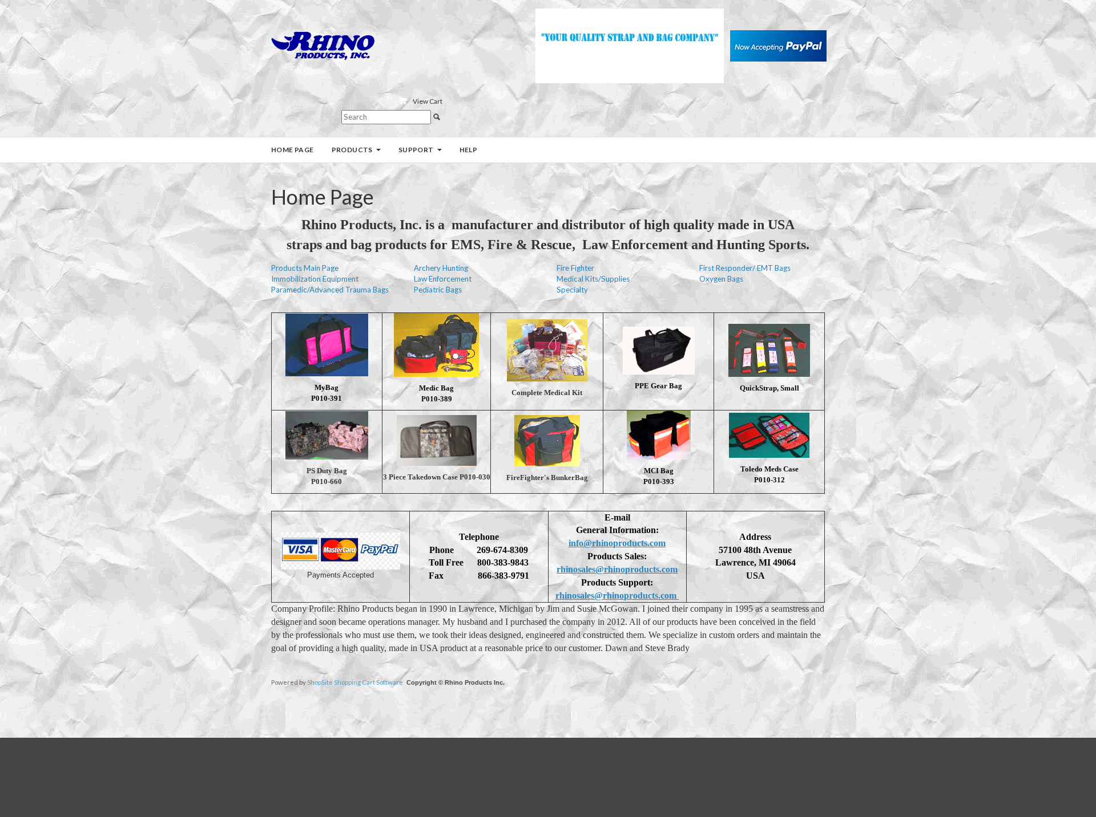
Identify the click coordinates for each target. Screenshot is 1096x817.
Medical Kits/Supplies (593, 278)
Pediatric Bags (438, 289)
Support (416, 149)
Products (352, 149)
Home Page (292, 149)
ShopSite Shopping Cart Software (355, 682)
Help (469, 149)
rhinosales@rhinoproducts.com (617, 569)
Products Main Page (305, 268)
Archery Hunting (441, 268)
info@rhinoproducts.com (617, 543)
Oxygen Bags (721, 278)
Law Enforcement (443, 278)
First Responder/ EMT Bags (745, 268)
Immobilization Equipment (314, 278)
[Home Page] (323, 45)
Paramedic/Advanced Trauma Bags (330, 289)
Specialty (572, 289)
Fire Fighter (575, 268)
